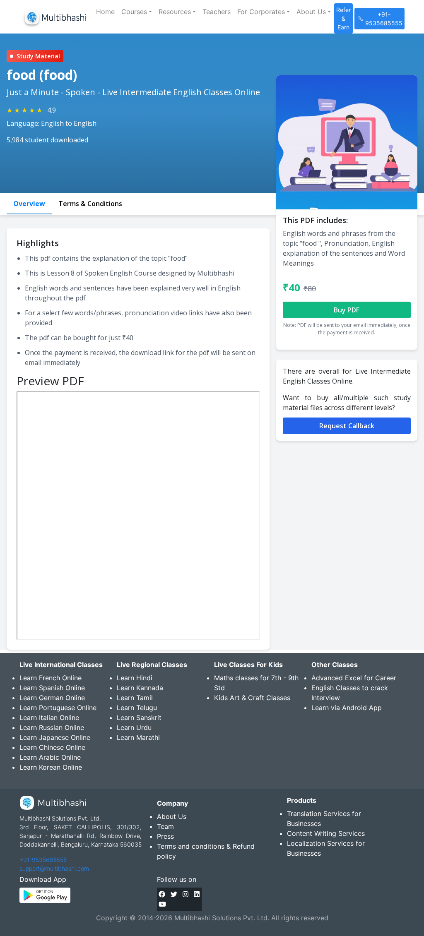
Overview (29, 203)
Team (165, 826)
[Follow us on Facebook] (162, 894)
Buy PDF (346, 309)
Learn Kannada (140, 688)
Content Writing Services (326, 833)
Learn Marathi (138, 737)
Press (165, 836)
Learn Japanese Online (54, 737)
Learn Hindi (134, 678)
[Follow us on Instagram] (185, 894)
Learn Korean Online (50, 767)
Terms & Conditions (90, 203)
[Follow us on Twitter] (174, 894)
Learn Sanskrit (139, 717)
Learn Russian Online (51, 727)
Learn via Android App (346, 707)
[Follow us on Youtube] (162, 904)
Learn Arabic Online (50, 757)
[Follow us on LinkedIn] (196, 894)
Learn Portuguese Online (57, 707)
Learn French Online (50, 678)
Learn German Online (52, 698)
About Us (171, 816)
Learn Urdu (134, 727)
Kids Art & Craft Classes (252, 698)
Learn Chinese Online (52, 747)
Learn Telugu (137, 707)
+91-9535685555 (43, 859)
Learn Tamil (135, 698)
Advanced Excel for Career (353, 678)
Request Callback (346, 425)
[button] (136, 11)
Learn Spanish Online (52, 688)
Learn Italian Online (49, 717)
